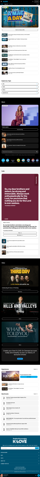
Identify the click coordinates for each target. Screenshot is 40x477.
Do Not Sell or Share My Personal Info (20, 468)
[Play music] (38, 475)
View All (35, 369)
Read (38, 4)
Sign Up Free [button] (20, 358)
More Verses (19, 235)
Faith (2, 458)
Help (2, 455)
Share (19, 232)
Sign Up (37, 448)
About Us (3, 460)
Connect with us (5, 463)
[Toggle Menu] (1, 1)
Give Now (36, 1)
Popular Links (4, 452)
